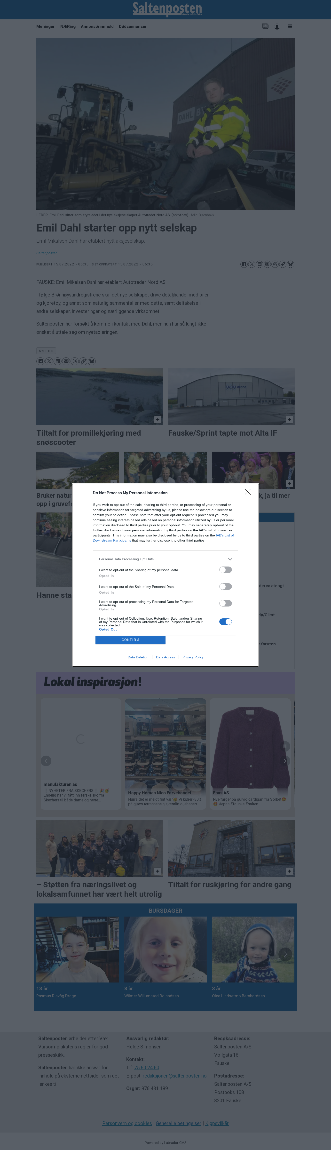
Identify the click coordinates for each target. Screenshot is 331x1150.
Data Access (165, 657)
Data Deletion (138, 657)
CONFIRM (131, 640)
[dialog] (165, 575)
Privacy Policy (193, 657)
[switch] (225, 570)
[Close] (249, 493)
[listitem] (165, 559)
